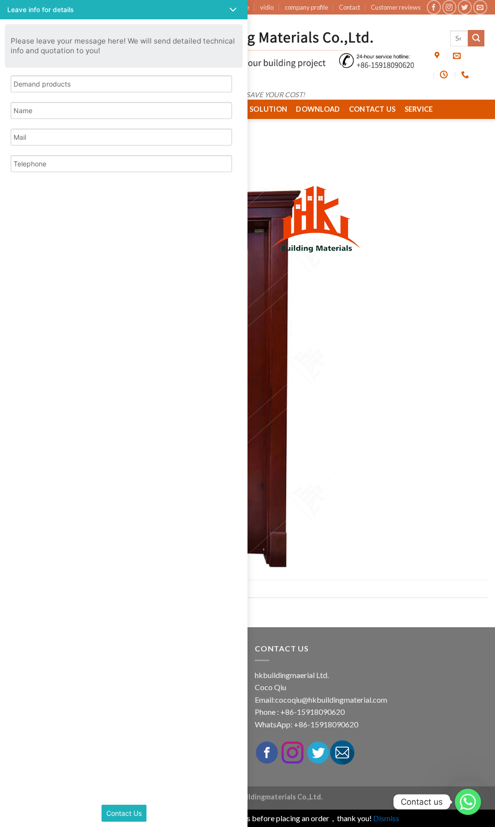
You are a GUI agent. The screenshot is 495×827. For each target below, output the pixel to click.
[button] (124, 9)
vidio (267, 7)
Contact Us (372, 109)
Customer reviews (396, 7)
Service (419, 109)
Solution (268, 109)
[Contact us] (468, 802)
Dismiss (386, 818)
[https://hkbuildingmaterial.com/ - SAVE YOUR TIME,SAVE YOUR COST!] (247, 50)
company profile (306, 7)
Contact (349, 7)
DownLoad (318, 109)
